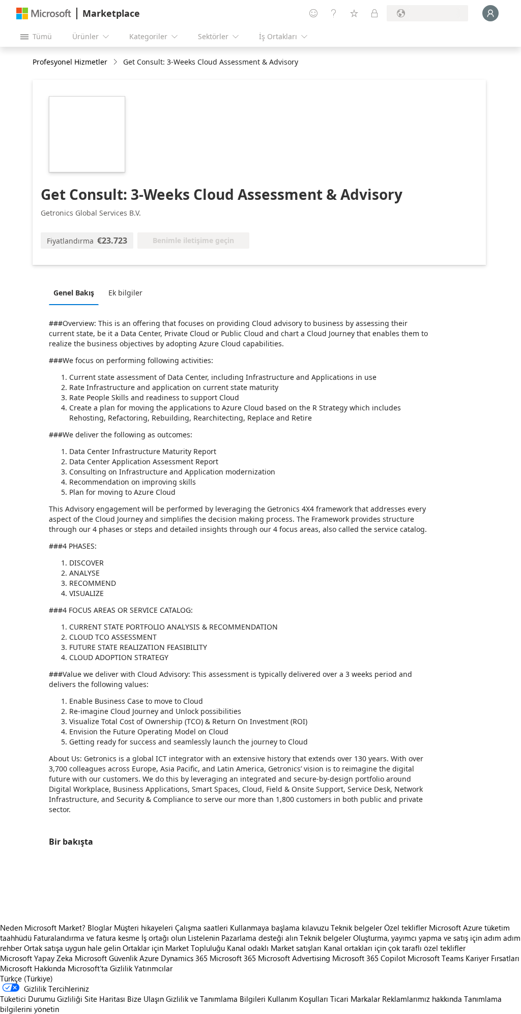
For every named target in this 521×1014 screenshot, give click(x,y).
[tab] (76, 292)
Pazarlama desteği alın (259, 938)
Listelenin (203, 938)
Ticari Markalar (355, 999)
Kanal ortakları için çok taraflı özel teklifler (395, 948)
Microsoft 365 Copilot (369, 958)
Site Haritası (104, 999)
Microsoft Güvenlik (106, 958)
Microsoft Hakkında (33, 968)
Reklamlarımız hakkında (422, 999)
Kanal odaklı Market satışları (274, 948)
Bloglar (100, 927)
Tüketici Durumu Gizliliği (41, 999)
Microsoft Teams (436, 958)
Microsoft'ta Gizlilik (100, 968)
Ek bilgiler (125, 292)
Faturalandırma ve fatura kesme (86, 938)
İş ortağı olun (163, 938)
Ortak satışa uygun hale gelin (72, 948)
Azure (149, 958)
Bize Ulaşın (145, 999)
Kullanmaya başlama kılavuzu (279, 927)
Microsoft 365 (233, 958)
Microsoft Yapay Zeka (36, 958)
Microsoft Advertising (294, 958)
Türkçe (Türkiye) (26, 978)
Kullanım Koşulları (298, 999)
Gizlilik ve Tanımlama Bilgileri (216, 999)
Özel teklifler (405, 927)
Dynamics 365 (184, 958)
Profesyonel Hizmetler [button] (70, 62)
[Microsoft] (43, 13)
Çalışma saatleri (201, 927)
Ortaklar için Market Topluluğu (174, 948)
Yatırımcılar (153, 968)
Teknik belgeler (356, 927)
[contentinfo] (116, 62)
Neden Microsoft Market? (42, 927)
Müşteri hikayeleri (143, 927)
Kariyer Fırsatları (492, 958)
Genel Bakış (73, 292)
